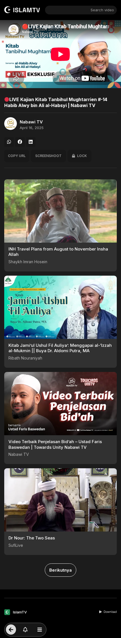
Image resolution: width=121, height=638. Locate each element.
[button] (9, 142)
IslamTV (20, 612)
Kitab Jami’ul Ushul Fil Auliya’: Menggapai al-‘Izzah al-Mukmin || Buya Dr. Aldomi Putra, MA (60, 348)
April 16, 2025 (32, 128)
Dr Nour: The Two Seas (31, 538)
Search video (102, 10)
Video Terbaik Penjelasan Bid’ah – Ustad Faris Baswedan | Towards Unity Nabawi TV (55, 444)
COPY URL (17, 156)
